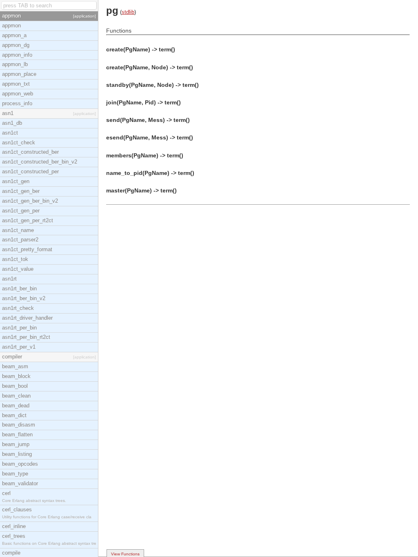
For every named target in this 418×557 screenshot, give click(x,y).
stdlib (128, 12)
